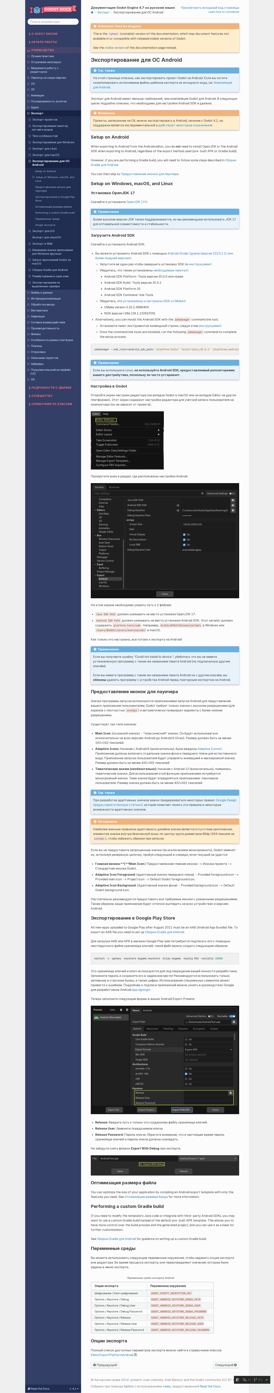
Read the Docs (210, 1386)
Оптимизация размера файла (53, 206)
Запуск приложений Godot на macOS (51, 261)
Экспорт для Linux (44, 148)
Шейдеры (37, 364)
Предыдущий (106, 1365)
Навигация (38, 316)
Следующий (224, 1365)
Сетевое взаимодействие (48, 322)
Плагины (36, 346)
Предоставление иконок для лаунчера (53, 188)
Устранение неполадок (46, 62)
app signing (140, 990)
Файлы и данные (41, 292)
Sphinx (129, 1386)
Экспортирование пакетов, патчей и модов (50, 127)
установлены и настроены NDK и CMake (153, 301)
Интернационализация (46, 298)
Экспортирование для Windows (53, 142)
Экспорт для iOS (43, 231)
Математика (39, 310)
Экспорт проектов (44, 119)
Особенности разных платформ (52, 340)
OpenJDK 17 (135, 202)
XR (33, 379)
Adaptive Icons (208, 749)
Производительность (45, 328)
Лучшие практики (42, 56)
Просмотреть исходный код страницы (210, 7)
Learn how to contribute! (224, 11)
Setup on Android (45, 171)
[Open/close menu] (28, 56)
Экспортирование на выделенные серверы (46, 284)
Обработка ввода (43, 304)
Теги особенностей (45, 136)
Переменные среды (47, 218)
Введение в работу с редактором (44, 69)
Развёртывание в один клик (50, 276)
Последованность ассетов (49, 101)
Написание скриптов (44, 358)
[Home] (92, 12)
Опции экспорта (45, 224)
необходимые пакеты (169, 270)
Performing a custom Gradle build (55, 212)
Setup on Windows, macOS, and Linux (54, 179)
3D (33, 89)
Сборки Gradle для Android (50, 270)
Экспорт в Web (42, 243)
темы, (167, 1386)
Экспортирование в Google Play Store (55, 198)
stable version (115, 47)
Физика (36, 334)
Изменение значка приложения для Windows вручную (52, 251)
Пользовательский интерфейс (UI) (50, 371)
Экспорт (37, 113)
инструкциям (199, 264)
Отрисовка (38, 352)
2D (33, 83)
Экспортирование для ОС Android (51, 162)
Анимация (37, 95)
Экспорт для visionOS (46, 237)
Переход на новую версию (48, 77)
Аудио (35, 107)
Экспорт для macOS (45, 155)
